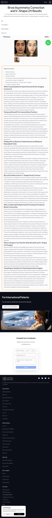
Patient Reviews (6, 492)
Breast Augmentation (7, 432)
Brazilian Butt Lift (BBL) (8, 429)
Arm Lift (4, 426)
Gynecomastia (6, 444)
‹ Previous (6, 37)
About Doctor (5, 489)
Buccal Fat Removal (7, 397)
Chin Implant (5, 400)
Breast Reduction (6, 441)
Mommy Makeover (7, 450)
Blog (3, 504)
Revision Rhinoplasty (7, 463)
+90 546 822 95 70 (7, 494)
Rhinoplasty (5, 466)
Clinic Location (6, 502)
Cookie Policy (19, 511)
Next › (47, 37)
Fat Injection (5, 479)
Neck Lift (4, 415)
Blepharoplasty (6, 391)
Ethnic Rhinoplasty (7, 460)
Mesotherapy (5, 482)
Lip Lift (4, 412)
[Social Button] (39, 378)
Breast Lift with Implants (8, 438)
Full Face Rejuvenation (8, 409)
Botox (3, 473)
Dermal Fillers (5, 476)
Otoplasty (5, 418)
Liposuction (5, 447)
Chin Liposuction (6, 403)
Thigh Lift (4, 453)
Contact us (5, 499)
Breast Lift (5, 435)
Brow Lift (4, 394)
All (2, 21)
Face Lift (4, 406)
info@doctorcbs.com (8, 497)
